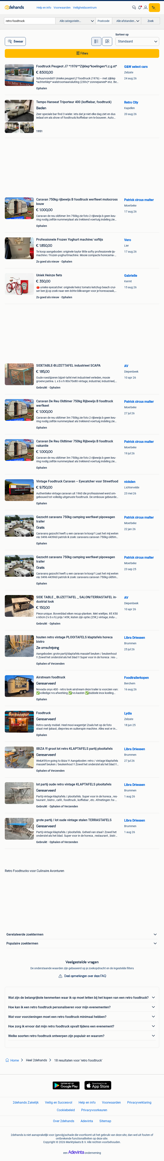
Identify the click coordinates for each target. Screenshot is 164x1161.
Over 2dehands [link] (63, 1121)
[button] (139, 7)
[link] (18, 7)
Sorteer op (122, 34)
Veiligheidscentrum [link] (85, 7)
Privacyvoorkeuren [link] (94, 1110)
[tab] (96, 41)
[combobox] (29, 20)
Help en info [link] (44, 7)
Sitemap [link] (105, 1121)
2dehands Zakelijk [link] (26, 1102)
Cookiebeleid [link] (66, 1110)
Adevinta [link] (87, 1121)
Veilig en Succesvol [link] (58, 1102)
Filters (84, 53)
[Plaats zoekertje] (154, 7)
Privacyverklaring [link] (139, 1102)
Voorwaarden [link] (62, 7)
